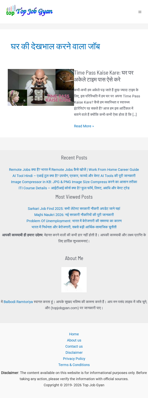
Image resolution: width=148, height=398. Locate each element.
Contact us (74, 346)
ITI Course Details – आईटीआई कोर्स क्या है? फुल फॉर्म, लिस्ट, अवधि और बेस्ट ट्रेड (74, 188)
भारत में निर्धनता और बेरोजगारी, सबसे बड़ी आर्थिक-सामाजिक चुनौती (74, 227)
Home (74, 334)
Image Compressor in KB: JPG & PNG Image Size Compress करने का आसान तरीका (74, 182)
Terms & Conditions (74, 365)
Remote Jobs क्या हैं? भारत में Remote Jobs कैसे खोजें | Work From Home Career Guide (74, 169)
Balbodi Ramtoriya (18, 302)
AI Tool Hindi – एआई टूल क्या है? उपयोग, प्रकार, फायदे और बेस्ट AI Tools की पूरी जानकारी (74, 176)
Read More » (84, 126)
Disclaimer (74, 352)
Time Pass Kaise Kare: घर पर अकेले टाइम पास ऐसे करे (103, 76)
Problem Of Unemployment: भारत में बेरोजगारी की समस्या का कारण (74, 221)
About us (74, 340)
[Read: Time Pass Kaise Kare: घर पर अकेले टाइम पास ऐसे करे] (41, 87)
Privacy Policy (74, 358)
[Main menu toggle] (139, 11)
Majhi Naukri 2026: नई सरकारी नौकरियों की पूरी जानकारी (74, 215)
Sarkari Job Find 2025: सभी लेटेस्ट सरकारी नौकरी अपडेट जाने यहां (74, 208)
